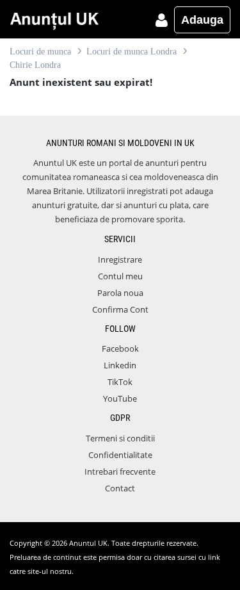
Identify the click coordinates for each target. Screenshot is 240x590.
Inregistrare (120, 259)
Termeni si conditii (120, 438)
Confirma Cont (120, 309)
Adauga (202, 19)
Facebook (120, 348)
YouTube (120, 398)
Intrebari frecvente (120, 471)
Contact (120, 488)
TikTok (120, 382)
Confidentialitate (120, 455)
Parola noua (120, 293)
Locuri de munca (40, 51)
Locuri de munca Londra (131, 51)
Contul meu (120, 276)
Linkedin (120, 365)
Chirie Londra (35, 65)
